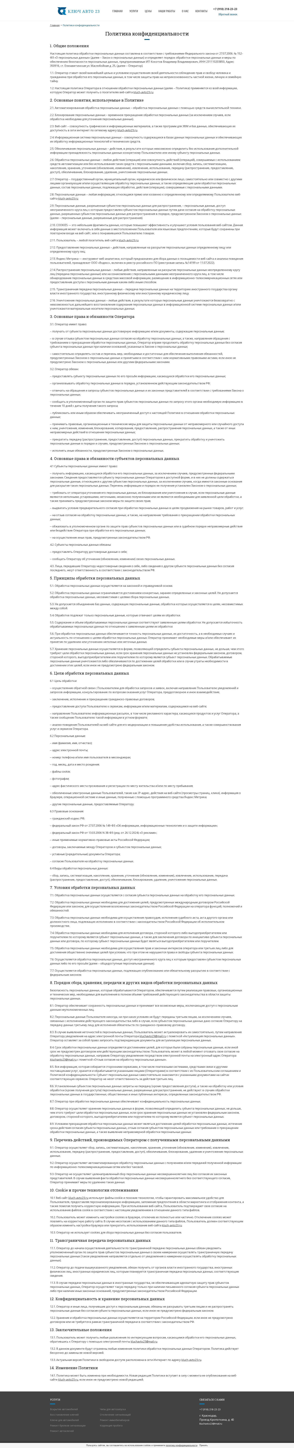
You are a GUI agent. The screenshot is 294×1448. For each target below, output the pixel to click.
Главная (117, 11)
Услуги (133, 11)
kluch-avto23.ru (143, 92)
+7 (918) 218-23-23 (225, 9)
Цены (148, 11)
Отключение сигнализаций (115, 1414)
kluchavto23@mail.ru (153, 1036)
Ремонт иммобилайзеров (114, 1420)
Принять (203, 1445)
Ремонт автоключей (62, 1431)
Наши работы (166, 11)
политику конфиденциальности (182, 1445)
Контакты (201, 11)
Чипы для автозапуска (113, 1409)
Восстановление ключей (64, 1414)
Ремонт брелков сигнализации (68, 1425)
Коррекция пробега (111, 1425)
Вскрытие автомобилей (64, 1409)
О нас (185, 11)
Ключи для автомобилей (64, 1420)
